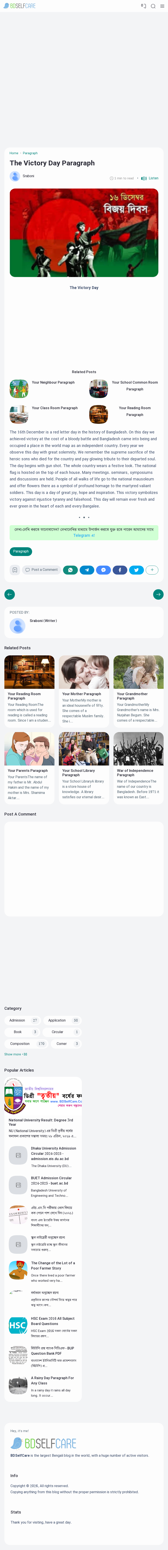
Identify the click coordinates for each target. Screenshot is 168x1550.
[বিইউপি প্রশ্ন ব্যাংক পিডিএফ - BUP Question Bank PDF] (18, 1363)
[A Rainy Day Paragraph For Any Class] (18, 1393)
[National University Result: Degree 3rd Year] (43, 1114)
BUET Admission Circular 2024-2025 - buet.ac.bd (51, 1181)
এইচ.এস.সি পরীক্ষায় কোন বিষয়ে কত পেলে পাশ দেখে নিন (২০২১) (52, 1210)
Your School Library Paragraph (78, 773)
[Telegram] (87, 570)
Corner (62, 1044)
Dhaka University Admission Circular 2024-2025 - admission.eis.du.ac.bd (53, 1154)
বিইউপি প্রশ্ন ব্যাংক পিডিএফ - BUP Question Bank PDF (52, 1351)
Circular (57, 1032)
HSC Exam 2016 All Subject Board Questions (53, 1321)
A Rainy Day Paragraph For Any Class (52, 1380)
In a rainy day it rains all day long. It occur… (50, 1393)
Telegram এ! (84, 536)
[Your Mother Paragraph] (84, 688)
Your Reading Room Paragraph (24, 696)
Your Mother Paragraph (81, 694)
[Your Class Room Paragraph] (19, 423)
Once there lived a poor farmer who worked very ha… (53, 1278)
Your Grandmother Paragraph (132, 696)
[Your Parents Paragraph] (29, 764)
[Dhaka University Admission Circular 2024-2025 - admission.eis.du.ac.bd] (18, 1163)
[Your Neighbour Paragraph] (19, 397)
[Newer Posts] (158, 594)
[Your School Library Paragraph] (84, 764)
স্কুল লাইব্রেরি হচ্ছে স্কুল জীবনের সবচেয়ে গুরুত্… (49, 1247)
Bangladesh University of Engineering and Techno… (49, 1193)
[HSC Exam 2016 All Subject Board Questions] (18, 1334)
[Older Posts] (9, 594)
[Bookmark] (15, 571)
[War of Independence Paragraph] (139, 764)
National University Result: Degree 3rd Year (41, 1122)
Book (18, 1032)
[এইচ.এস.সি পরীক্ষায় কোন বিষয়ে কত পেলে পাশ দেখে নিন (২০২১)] (18, 1223)
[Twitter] (136, 570)
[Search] (153, 6)
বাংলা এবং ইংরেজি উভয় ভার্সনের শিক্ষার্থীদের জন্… (50, 1223)
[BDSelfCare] (19, 6)
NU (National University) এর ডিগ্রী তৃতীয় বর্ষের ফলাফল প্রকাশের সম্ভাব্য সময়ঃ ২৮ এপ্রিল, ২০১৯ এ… (42, 1133)
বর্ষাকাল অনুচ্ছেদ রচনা (45, 1293)
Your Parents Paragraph (28, 771)
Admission (17, 1020)
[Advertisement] (84, 47)
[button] (147, 178)
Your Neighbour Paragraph (53, 382)
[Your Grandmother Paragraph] (139, 688)
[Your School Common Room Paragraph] (98, 397)
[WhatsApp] (70, 570)
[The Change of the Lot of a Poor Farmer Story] (18, 1278)
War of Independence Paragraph (135, 773)
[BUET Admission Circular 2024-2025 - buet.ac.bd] (18, 1193)
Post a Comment (45, 570)
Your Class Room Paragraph (55, 408)
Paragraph (21, 551)
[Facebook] (120, 570)
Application (57, 1020)
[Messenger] (103, 570)
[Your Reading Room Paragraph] (98, 423)
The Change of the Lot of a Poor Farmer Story (53, 1266)
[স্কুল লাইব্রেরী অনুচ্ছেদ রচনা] (18, 1253)
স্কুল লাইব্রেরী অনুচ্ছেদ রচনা (48, 1237)
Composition (20, 1044)
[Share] (152, 570)
